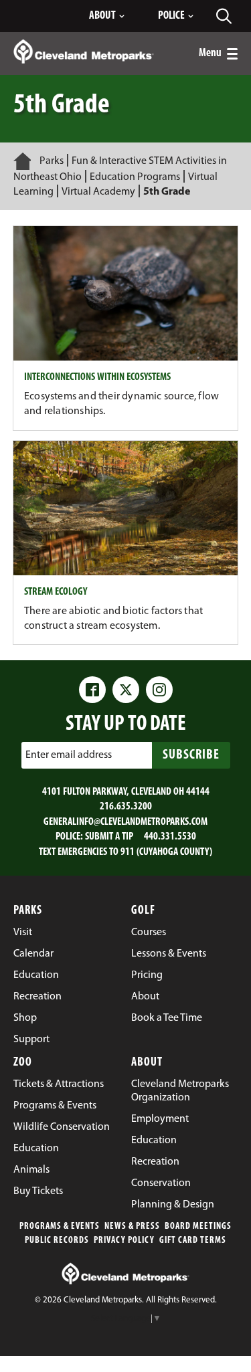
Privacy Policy (124, 1241)
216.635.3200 (126, 806)
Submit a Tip (109, 836)
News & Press (132, 1226)
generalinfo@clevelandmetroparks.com (125, 822)
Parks (51, 161)
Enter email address (68, 755)
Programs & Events (59, 1226)
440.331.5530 (170, 836)
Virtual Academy (99, 192)
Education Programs (135, 177)
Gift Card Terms (192, 1241)
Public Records (57, 1241)
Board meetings (198, 1226)
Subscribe (191, 755)
